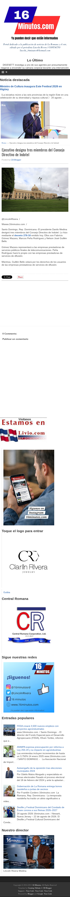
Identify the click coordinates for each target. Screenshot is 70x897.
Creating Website (34, 888)
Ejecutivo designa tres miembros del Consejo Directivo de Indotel (33, 152)
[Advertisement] (26, 303)
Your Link (30, 891)
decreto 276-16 (22, 235)
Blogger (31, 894)
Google (40, 894)
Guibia (6, 592)
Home (4, 143)
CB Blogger (16, 160)
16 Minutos (36, 885)
